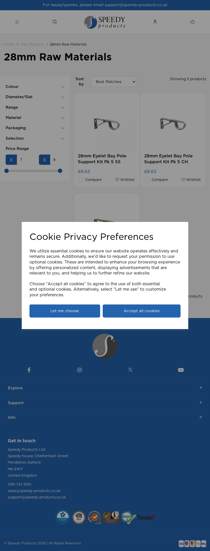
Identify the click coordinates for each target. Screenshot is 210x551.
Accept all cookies (142, 311)
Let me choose (64, 311)
